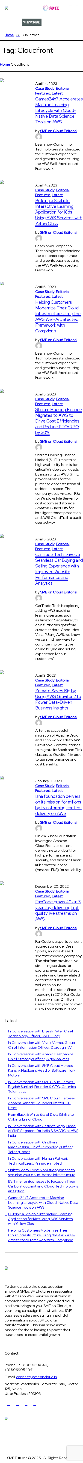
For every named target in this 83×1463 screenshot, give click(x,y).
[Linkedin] (69, 22)
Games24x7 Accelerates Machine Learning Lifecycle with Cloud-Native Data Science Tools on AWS (59, 110)
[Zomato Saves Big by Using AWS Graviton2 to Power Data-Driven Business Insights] (13, 683)
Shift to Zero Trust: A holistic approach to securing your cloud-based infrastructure (41, 1172)
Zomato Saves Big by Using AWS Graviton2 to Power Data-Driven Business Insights (58, 699)
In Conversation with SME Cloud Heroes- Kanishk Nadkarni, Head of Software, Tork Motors (41, 1070)
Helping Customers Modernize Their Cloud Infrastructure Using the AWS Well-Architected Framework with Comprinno (58, 316)
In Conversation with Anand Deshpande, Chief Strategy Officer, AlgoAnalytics (41, 1056)
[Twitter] (64, 22)
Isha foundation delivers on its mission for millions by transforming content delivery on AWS (58, 804)
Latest (57, 93)
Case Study (44, 88)
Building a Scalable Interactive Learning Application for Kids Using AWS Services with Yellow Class (58, 212)
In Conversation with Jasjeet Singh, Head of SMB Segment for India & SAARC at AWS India (43, 1131)
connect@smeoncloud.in (36, 1376)
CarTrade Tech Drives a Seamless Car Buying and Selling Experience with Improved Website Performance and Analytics (59, 569)
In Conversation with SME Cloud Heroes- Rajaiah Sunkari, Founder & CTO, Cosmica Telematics (42, 1086)
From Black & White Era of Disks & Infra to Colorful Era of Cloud (41, 1117)
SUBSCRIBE (31, 22)
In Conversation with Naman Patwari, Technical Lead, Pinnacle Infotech (38, 1161)
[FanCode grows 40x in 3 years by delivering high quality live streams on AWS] (13, 894)
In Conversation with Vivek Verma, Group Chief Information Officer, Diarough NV (41, 1045)
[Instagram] (74, 22)
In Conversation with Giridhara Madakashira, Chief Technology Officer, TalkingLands (41, 1147)
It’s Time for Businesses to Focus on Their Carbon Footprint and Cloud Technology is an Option (43, 1186)
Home (9, 35)
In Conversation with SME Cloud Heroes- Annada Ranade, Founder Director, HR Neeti (41, 1103)
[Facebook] (58, 22)
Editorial (62, 88)
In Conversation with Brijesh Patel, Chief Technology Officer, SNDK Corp (40, 1033)
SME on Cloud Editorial (58, 130)
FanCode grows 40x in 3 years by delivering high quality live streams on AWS (58, 910)
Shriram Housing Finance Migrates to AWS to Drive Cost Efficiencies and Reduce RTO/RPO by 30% (58, 421)
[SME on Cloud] (41, 8)
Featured (42, 93)
